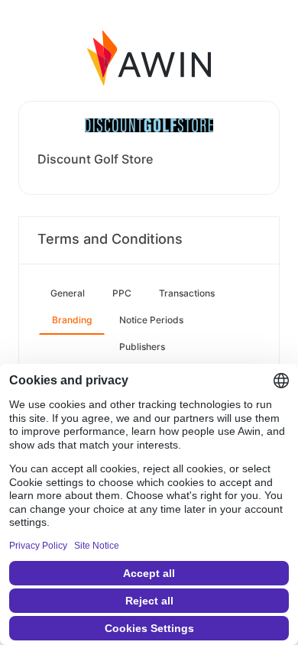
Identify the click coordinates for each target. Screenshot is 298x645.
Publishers (142, 346)
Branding (72, 320)
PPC (121, 293)
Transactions (187, 293)
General (67, 293)
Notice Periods (151, 320)
